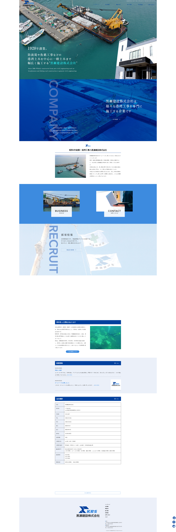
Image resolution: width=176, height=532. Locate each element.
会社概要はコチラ (73, 351)
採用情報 (140, 3)
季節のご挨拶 (58, 370)
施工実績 (129, 3)
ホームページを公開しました (62, 382)
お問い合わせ (151, 3)
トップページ (96, 3)
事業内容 (118, 3)
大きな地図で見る (87, 492)
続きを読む (69, 374)
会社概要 (107, 3)
